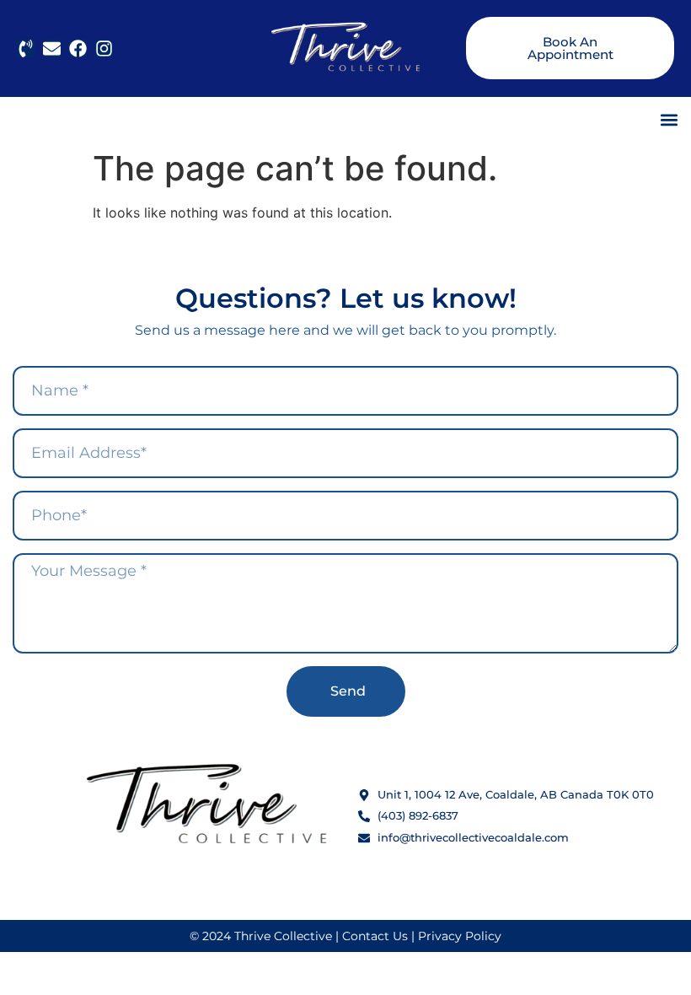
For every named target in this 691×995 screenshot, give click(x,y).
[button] (669, 119)
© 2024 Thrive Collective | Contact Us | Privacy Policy (345, 936)
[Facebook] (78, 48)
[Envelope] (52, 48)
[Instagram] (104, 48)
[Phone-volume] (26, 48)
